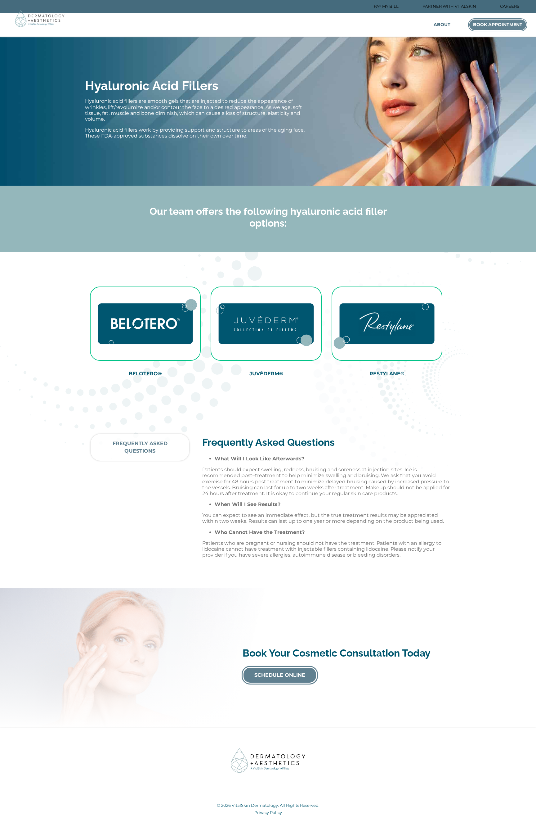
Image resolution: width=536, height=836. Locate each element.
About (442, 24)
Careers (509, 6)
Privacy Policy (268, 812)
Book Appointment (497, 24)
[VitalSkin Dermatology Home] (40, 18)
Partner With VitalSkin (449, 6)
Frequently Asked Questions (140, 447)
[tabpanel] (145, 337)
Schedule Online (279, 675)
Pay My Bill (386, 6)
